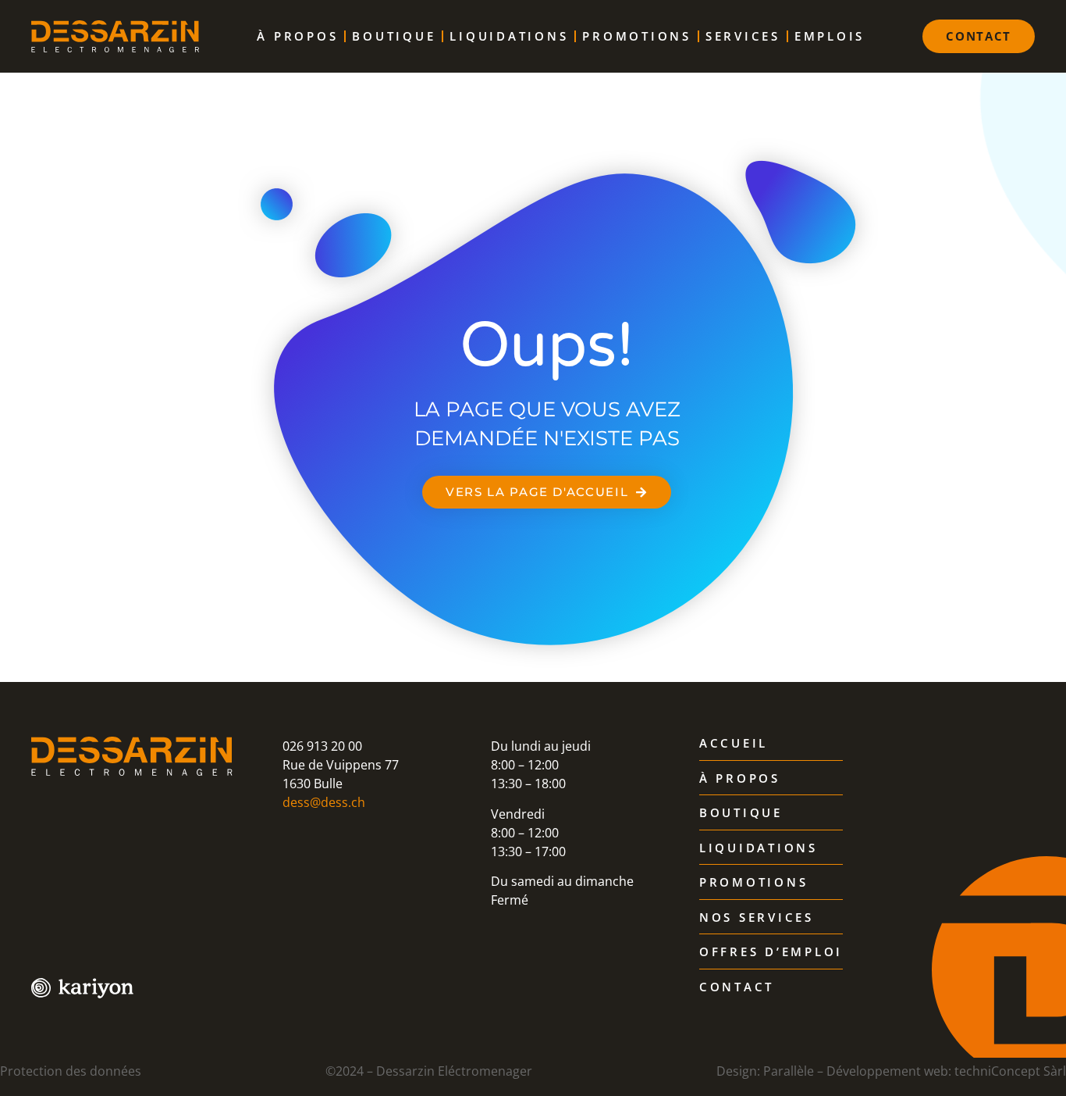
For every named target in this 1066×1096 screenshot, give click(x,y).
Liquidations (508, 36)
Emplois (829, 36)
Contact (736, 987)
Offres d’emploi (771, 952)
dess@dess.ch (323, 802)
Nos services (756, 918)
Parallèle (788, 1071)
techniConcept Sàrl (1010, 1071)
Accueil (733, 744)
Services (742, 36)
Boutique (393, 36)
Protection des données (70, 1071)
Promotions (636, 36)
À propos (297, 36)
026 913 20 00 (322, 746)
